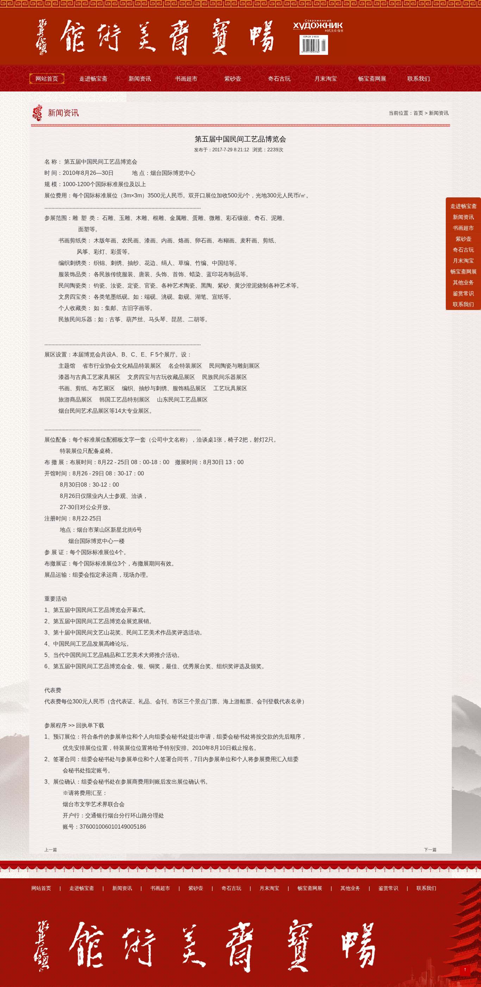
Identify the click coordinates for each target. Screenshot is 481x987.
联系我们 (418, 79)
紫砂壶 (232, 79)
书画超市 (186, 79)
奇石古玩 (279, 79)
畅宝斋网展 (372, 79)
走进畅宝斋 (93, 79)
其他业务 (350, 888)
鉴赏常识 (388, 888)
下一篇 (430, 849)
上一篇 (50, 849)
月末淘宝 (325, 79)
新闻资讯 (140, 79)
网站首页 (47, 79)
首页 (418, 113)
